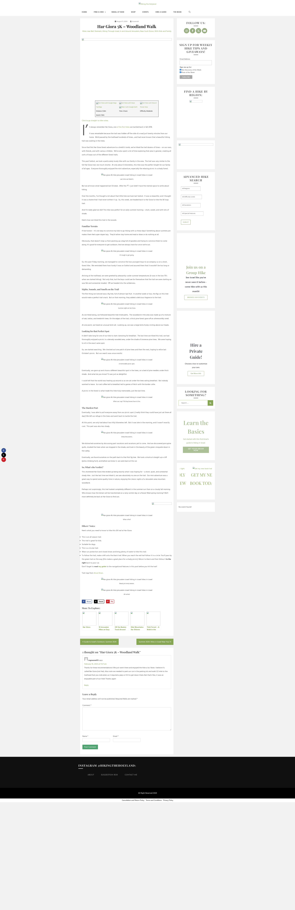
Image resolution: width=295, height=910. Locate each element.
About (91, 775)
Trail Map (99, 107)
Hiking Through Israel (110, 31)
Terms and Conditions (154, 800)
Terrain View (144, 107)
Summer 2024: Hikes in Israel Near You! (154, 641)
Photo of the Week (188, 72)
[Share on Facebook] (3, 450)
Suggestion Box (109, 775)
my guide (102, 566)
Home (84, 12)
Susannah (135, 21)
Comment (86, 705)
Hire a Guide (160, 12)
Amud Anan (98, 573)
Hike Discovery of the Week (191, 70)
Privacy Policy (168, 800)
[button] (190, 12)
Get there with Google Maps (107, 103)
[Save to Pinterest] (3, 459)
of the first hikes (123, 127)
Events (145, 12)
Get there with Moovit (149, 103)
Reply (86, 685)
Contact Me (131, 775)
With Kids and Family (163, 31)
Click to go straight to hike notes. (95, 120)
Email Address (185, 59)
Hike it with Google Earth (129, 107)
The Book (177, 12)
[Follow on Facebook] (192, 30)
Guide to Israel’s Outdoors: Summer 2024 (100, 641)
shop (133, 12)
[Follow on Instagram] (186, 30)
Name (85, 736)
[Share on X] (3, 455)
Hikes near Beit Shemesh (92, 31)
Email (116, 736)
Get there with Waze (128, 103)
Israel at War (117, 12)
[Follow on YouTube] (204, 30)
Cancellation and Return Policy (133, 800)
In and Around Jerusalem (129, 31)
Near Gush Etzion (147, 31)
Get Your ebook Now (196, 450)
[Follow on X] (198, 30)
